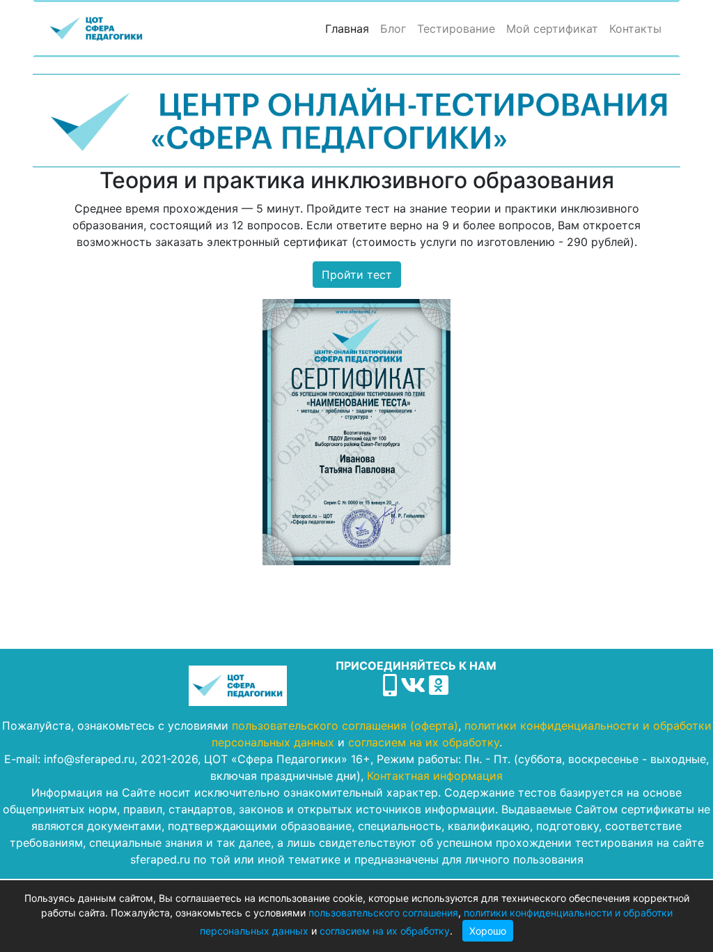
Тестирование (456, 29)
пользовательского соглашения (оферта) (345, 725)
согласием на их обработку (385, 931)
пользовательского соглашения (383, 913)
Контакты (635, 29)
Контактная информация (435, 776)
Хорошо (487, 931)
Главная (350, 28)
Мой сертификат (552, 29)
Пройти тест (357, 275)
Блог (393, 29)
